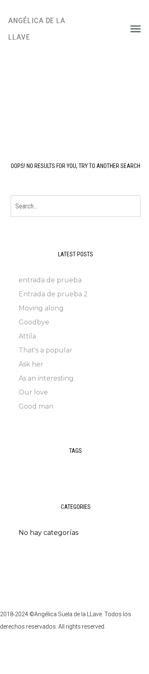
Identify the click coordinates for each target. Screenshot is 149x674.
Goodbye (34, 322)
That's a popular (45, 350)
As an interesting (46, 378)
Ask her (31, 364)
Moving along (41, 308)
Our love (33, 392)
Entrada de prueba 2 (53, 294)
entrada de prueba (50, 280)
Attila (27, 336)
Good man (36, 406)
